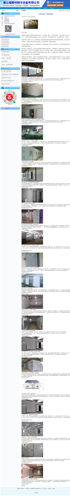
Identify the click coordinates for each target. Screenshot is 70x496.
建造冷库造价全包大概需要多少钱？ (7, 80)
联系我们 (52, 8)
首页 (20, 8)
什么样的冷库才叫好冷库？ (6, 77)
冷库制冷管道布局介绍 (5, 51)
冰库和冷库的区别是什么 (5, 83)
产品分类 (32, 8)
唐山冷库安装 (4, 39)
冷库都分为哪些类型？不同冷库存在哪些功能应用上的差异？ (10, 74)
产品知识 (39, 8)
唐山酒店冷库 (4, 44)
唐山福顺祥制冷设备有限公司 (27, 81)
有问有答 (45, 8)
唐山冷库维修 (4, 41)
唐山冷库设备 (4, 46)
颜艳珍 (54, 488)
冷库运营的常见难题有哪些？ (6, 71)
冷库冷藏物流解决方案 (5, 54)
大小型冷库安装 (5, 42)
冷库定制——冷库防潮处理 (6, 58)
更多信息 (23, 485)
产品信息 (26, 8)
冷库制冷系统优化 (4, 61)
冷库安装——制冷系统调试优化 (7, 64)
